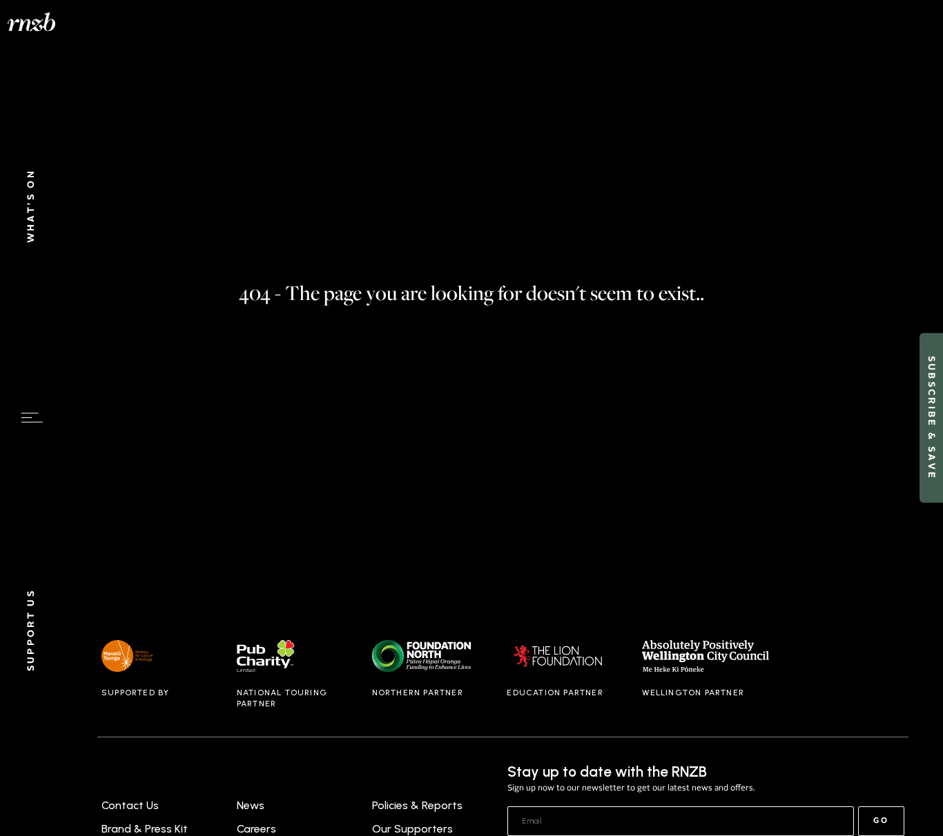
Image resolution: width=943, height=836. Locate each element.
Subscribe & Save (930, 418)
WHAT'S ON (31, 206)
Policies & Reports (417, 805)
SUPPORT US (31, 630)
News (250, 805)
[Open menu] (31, 418)
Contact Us (130, 805)
